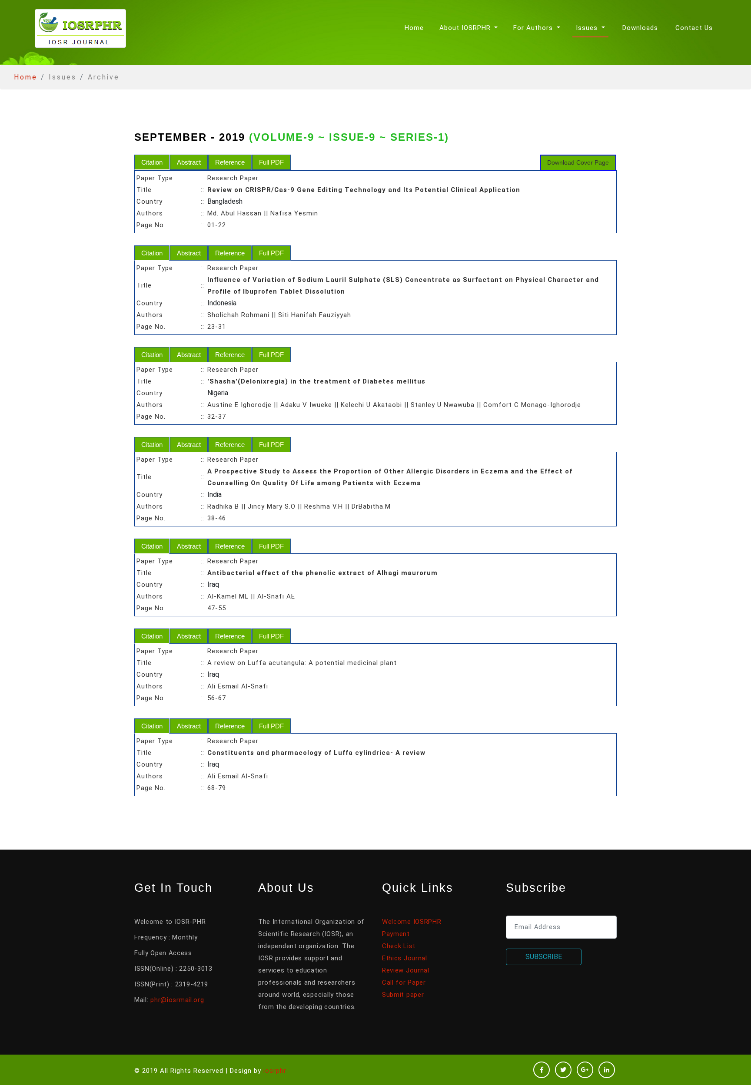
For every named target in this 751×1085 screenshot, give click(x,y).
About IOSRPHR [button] (466, 28)
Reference (230, 162)
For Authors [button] (534, 28)
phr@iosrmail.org (177, 1000)
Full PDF (271, 162)
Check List (398, 946)
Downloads (640, 28)
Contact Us (694, 28)
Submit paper (403, 995)
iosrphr (274, 1071)
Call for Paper (404, 982)
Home (416, 27)
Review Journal (405, 970)
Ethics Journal (404, 958)
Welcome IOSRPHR (412, 922)
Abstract (189, 162)
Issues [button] (588, 28)
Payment (396, 934)
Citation (152, 162)
